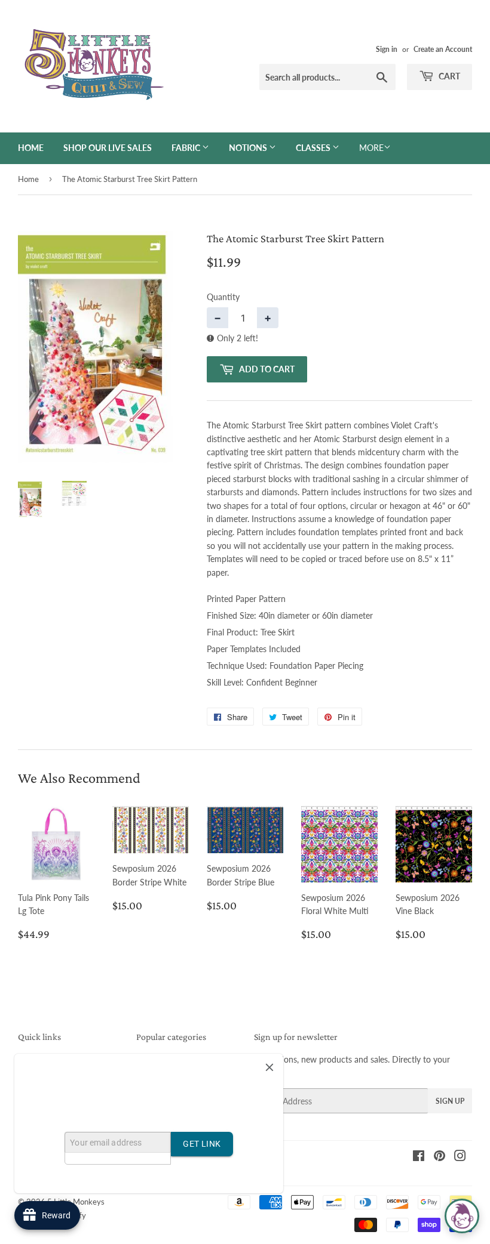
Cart (448, 76)
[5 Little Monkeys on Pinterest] (439, 1157)
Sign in (386, 49)
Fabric (187, 148)
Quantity (223, 297)
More (371, 148)
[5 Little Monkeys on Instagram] (460, 1157)
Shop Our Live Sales (107, 148)
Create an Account (443, 49)
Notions (249, 148)
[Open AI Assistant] (462, 1216)
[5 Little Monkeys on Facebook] (418, 1157)
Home (31, 148)
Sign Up (450, 1101)
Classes (314, 148)
